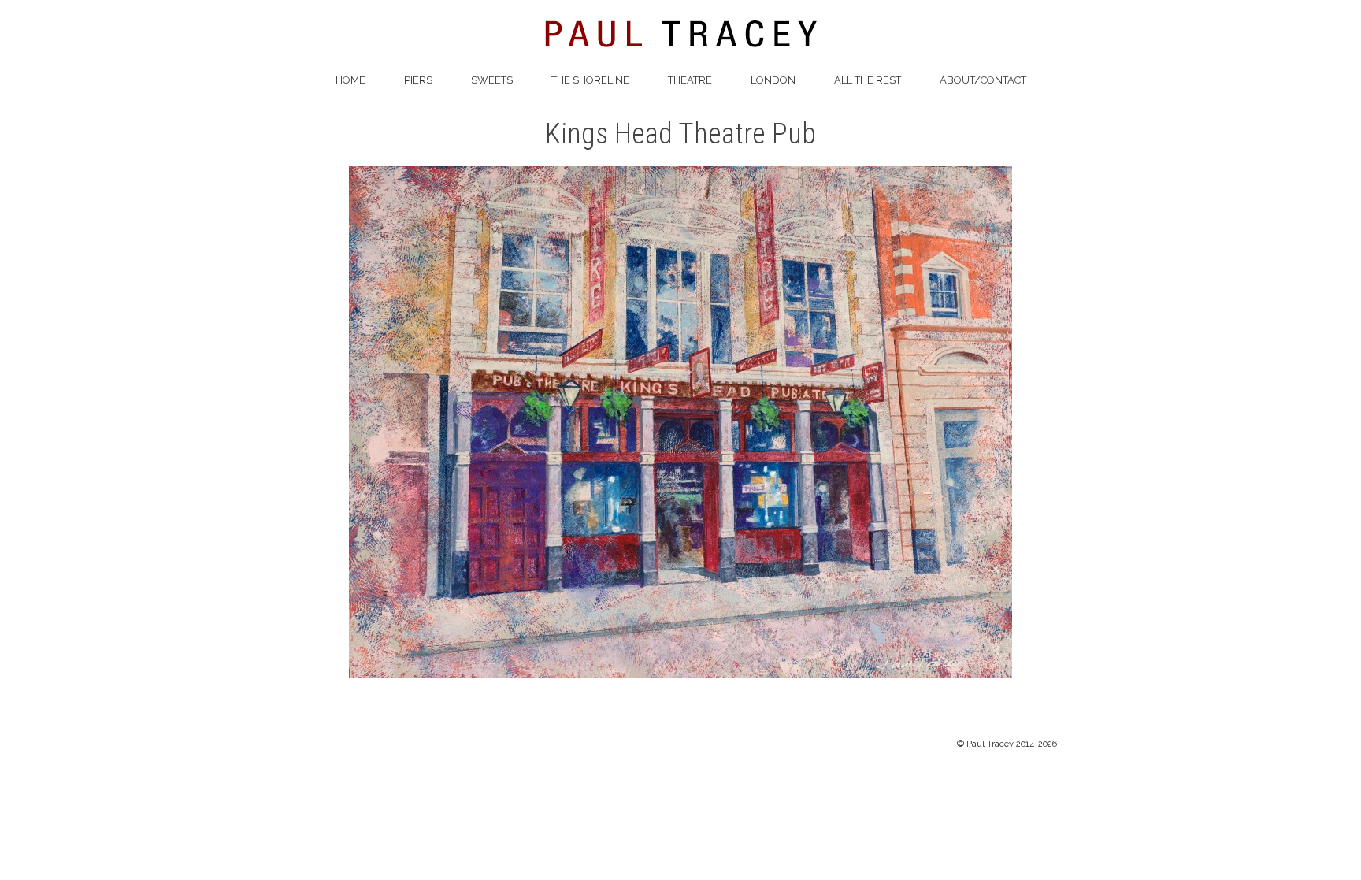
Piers (418, 80)
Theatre (690, 80)
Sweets (492, 80)
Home (350, 80)
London (773, 80)
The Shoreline (590, 80)
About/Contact (983, 80)
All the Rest (867, 80)
